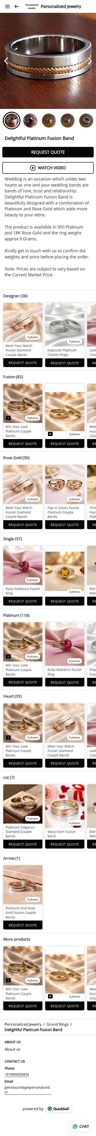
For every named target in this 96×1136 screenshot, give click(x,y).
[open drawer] (7, 6)
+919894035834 (17, 1074)
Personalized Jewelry (61, 6)
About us (13, 1049)
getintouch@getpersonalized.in (28, 1089)
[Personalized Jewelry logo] (31, 6)
